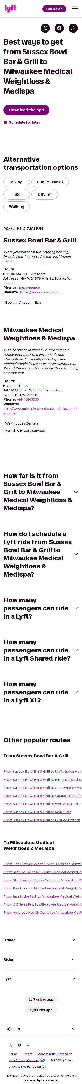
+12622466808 (28, 287)
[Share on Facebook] (59, 28)
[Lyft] (10, 9)
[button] (75, 8)
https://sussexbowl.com (39, 292)
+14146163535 (28, 399)
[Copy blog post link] (73, 28)
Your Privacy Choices (24, 1060)
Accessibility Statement (55, 1054)
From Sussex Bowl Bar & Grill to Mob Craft (37, 812)
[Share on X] (45, 28)
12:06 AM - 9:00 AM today (26, 274)
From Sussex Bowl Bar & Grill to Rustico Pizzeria (41, 820)
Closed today (17, 385)
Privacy (28, 1054)
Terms (13, 1054)
